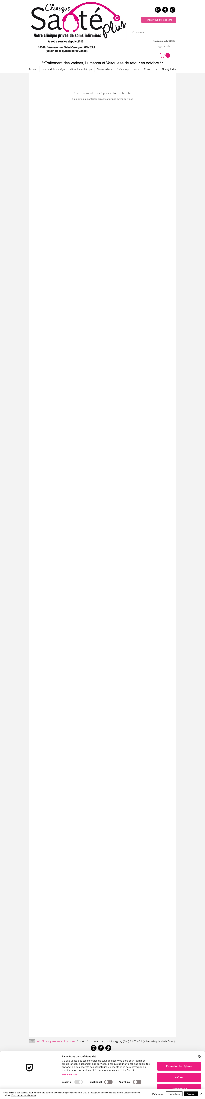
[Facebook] (165, 10)
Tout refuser (174, 1093)
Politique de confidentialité (23, 1095)
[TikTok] (172, 10)
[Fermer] (201, 1094)
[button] (165, 55)
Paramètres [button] (157, 1093)
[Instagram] (158, 10)
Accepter (191, 1093)
